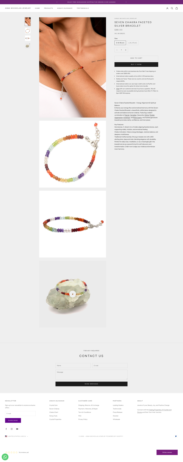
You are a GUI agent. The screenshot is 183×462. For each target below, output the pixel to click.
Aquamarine (118, 117)
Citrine (146, 115)
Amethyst (126, 117)
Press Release (117, 412)
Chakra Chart (53, 412)
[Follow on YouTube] (17, 429)
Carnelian (133, 115)
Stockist (115, 416)
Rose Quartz (137, 117)
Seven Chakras (54, 409)
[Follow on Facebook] (6, 429)
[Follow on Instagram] (12, 429)
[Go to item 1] (28, 21)
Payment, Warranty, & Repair (88, 409)
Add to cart (136, 58)
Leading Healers (118, 405)
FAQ (79, 416)
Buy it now (136, 64)
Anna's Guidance (64, 8)
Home (37, 8)
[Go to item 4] (28, 46)
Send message (91, 384)
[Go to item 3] (28, 38)
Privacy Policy (82, 419)
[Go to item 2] (28, 31)
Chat (117, 88)
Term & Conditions (84, 412)
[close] (38, 449)
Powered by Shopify (114, 436)
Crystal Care (53, 405)
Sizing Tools (53, 416)
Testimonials (83, 8)
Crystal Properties (55, 419)
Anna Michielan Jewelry (125, 18)
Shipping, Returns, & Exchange (88, 405)
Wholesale (116, 419)
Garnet (127, 115)
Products (48, 8)
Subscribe (13, 420)
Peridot (152, 115)
